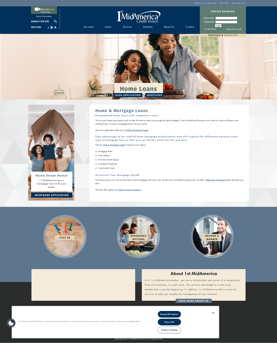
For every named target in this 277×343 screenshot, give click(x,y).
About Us (169, 27)
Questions (154, 95)
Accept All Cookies (169, 314)
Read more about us (193, 300)
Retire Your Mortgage (215, 179)
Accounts (88, 27)
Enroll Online (210, 29)
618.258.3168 (209, 3)
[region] (115, 322)
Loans (108, 27)
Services (127, 27)
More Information (44, 16)
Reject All (169, 322)
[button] (11, 323)
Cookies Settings (169, 330)
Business (147, 27)
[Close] (213, 313)
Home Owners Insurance (129, 189)
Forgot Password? (233, 29)
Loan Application (128, 95)
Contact (190, 27)
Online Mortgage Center (137, 130)
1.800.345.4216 (238, 3)
